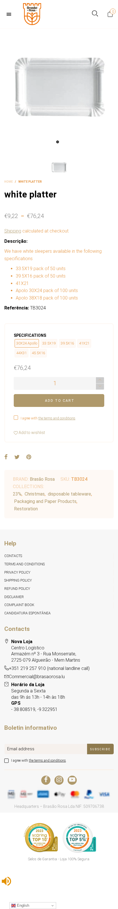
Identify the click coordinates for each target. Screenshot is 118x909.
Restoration (26, 508)
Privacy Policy (17, 572)
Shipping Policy (18, 580)
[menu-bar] (10, 14)
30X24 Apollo (26, 343)
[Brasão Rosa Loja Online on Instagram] (59, 780)
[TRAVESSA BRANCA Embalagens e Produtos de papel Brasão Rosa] (59, 87)
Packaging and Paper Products (45, 501)
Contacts (13, 556)
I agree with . (48, 418)
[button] (100, 386)
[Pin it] (28, 457)
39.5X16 (67, 343)
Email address (20, 748)
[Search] (95, 14)
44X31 (21, 353)
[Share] (6, 457)
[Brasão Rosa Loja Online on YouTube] (72, 780)
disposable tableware (69, 494)
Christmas (35, 494)
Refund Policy (17, 589)
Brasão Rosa (42, 479)
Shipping (12, 231)
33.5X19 (49, 343)
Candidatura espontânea (27, 613)
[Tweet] (17, 457)
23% (17, 494)
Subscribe (100, 749)
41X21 (84, 343)
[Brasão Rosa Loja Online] (32, 14)
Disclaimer (14, 597)
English (22, 905)
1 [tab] (57, 141)
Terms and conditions (24, 564)
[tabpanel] (59, 87)
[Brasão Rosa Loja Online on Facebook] (45, 780)
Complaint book (19, 605)
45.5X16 (38, 353)
